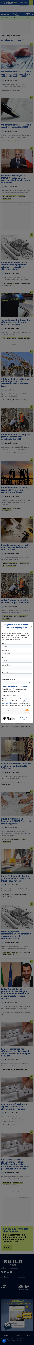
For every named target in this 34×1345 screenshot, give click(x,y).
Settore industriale (8, 679)
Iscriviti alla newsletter (23, 719)
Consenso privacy (10, 695)
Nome (4, 643)
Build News (7, 689)
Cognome (5, 650)
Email (4, 658)
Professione (6, 665)
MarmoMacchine (20, 689)
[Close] (31, 626)
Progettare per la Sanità (12, 691)
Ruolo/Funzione (7, 672)
